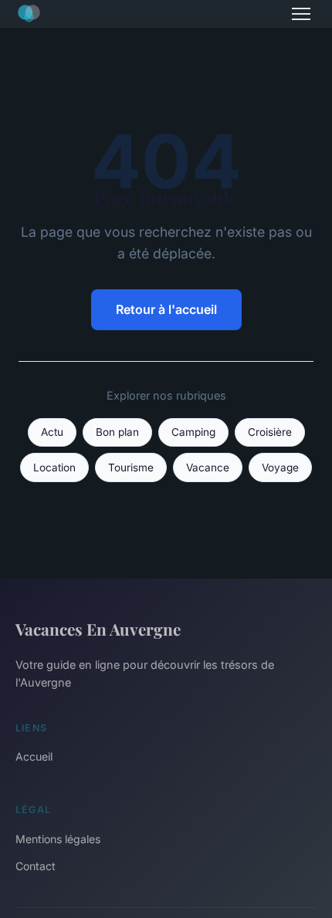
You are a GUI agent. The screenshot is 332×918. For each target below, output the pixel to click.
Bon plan (117, 432)
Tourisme (131, 467)
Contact (35, 865)
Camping (193, 432)
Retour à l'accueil (166, 309)
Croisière (270, 432)
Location (54, 467)
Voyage (280, 467)
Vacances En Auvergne (98, 629)
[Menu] (301, 14)
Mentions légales (57, 838)
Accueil (34, 756)
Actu (52, 432)
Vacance (207, 467)
